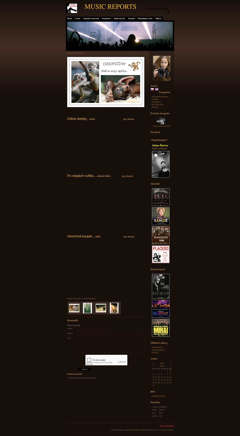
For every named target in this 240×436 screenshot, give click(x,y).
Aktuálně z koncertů (91, 18)
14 (165, 377)
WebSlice (136, 430)
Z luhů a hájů (158, 105)
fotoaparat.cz (158, 347)
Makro (155, 107)
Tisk (143, 430)
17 (153, 380)
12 (159, 377)
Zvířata (156, 99)
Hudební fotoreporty (160, 97)
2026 (162, 366)
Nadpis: (70, 333)
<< (153, 363)
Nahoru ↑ (170, 430)
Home (69, 18)
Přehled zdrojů (159, 396)
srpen (162, 363)
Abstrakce (157, 102)
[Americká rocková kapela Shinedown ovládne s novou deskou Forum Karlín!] (161, 243)
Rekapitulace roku (145, 18)
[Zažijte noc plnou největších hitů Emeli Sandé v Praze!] (161, 224)
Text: (69, 338)
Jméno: (70, 329)
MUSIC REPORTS (111, 6)
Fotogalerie (106, 18)
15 (168, 377)
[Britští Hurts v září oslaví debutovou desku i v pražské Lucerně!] (161, 298)
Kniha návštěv (119, 18)
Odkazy (158, 18)
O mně (77, 18)
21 (165, 380)
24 (153, 383)
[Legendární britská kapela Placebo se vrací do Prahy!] (161, 263)
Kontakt (131, 18)
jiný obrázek (128, 119)
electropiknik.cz (159, 350)
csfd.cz (156, 353)
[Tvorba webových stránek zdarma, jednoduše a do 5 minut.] (127, 430)
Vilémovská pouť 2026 (161, 126)
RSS (130, 430)
